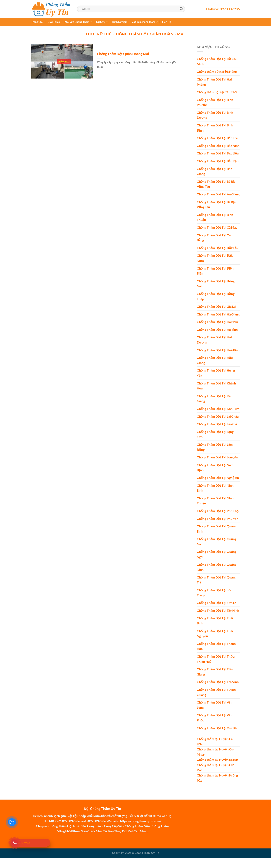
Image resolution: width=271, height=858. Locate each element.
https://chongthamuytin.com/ (140, 821)
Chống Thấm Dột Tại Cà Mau (217, 227)
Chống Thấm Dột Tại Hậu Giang (215, 360)
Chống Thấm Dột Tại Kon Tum (218, 409)
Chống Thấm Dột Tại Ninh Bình (215, 487)
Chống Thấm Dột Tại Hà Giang (218, 314)
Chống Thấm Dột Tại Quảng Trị (216, 579)
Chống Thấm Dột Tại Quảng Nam (216, 541)
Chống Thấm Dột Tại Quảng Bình (216, 528)
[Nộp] (181, 9)
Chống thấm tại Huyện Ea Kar (217, 759)
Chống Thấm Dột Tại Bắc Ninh (218, 146)
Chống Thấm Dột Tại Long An (217, 457)
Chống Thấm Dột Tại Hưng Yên (216, 372)
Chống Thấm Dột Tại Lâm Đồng (215, 447)
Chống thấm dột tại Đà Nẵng (217, 71)
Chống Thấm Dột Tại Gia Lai (216, 306)
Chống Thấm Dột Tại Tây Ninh (218, 610)
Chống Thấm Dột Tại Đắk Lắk (217, 248)
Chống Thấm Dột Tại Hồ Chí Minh (216, 61)
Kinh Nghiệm (119, 21)
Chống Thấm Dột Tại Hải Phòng (214, 81)
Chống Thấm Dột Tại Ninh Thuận (215, 500)
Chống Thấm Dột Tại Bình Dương (215, 115)
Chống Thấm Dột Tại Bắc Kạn (217, 161)
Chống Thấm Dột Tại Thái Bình (215, 620)
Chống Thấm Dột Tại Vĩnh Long (215, 704)
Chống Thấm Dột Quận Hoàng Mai (123, 54)
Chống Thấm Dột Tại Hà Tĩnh (217, 329)
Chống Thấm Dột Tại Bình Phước (215, 102)
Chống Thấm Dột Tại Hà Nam (217, 322)
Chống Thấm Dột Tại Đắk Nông (215, 257)
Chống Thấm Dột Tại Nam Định (215, 467)
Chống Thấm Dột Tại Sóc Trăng (214, 592)
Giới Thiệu (54, 21)
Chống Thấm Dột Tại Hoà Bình (218, 350)
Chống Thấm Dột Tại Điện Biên (215, 270)
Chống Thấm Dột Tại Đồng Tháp (215, 296)
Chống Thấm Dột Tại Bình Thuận (215, 217)
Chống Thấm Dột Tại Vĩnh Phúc (215, 717)
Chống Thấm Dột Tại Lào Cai (217, 424)
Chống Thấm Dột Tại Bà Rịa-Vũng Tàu (216, 184)
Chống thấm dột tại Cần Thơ (217, 92)
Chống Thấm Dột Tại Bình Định (215, 127)
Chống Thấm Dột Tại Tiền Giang (215, 671)
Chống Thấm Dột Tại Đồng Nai (215, 283)
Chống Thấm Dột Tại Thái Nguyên (215, 633)
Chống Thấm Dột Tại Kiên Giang (215, 398)
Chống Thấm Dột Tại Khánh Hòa (216, 385)
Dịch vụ (100, 21)
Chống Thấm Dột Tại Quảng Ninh (216, 566)
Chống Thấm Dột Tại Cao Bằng (214, 237)
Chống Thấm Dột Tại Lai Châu (218, 416)
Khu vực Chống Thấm (76, 21)
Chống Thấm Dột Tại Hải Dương (214, 339)
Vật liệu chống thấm (143, 21)
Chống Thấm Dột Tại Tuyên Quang (216, 692)
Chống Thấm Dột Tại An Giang (218, 194)
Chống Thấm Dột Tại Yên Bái (217, 728)
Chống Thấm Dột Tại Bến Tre (217, 138)
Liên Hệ (166, 21)
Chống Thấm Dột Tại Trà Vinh (218, 682)
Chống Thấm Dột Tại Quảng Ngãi (216, 554)
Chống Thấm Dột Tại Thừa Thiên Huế (215, 658)
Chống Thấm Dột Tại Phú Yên (217, 518)
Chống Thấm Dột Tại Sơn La (216, 603)
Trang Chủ (37, 21)
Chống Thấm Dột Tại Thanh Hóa (216, 646)
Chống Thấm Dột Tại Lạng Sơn (215, 434)
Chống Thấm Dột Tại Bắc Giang (214, 171)
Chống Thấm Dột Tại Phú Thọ (218, 511)
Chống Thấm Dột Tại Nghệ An (218, 477)
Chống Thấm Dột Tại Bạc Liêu (218, 153)
